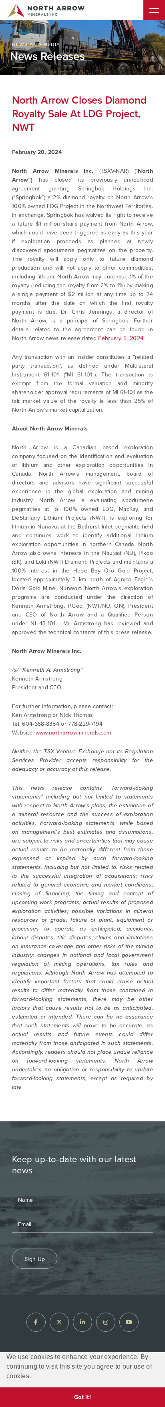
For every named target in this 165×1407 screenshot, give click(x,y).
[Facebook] (36, 1322)
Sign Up (34, 1259)
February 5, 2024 (120, 338)
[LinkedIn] (82, 1322)
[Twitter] (59, 1322)
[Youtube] (129, 1322)
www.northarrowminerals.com (73, 733)
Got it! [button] (82, 1397)
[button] (34, 1377)
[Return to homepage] (46, 12)
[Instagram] (105, 1322)
